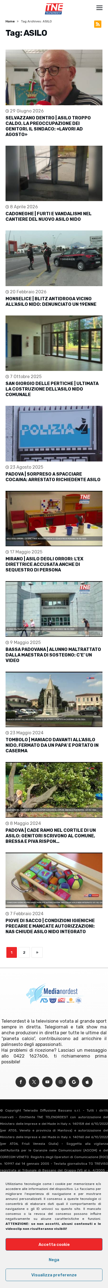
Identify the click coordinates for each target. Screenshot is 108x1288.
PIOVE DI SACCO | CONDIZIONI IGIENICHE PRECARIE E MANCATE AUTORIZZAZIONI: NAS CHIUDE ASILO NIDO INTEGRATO (50, 926)
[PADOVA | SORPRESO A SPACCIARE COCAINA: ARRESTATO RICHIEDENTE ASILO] (54, 433)
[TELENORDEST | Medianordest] (54, 3)
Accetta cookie (54, 1244)
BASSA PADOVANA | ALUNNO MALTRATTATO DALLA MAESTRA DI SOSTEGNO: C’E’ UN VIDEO (53, 655)
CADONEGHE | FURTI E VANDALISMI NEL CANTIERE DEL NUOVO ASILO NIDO (49, 216)
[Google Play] (74, 1082)
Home (10, 21)
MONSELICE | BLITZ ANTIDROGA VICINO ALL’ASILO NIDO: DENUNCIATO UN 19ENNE (51, 301)
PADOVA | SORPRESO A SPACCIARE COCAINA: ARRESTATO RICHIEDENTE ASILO (53, 476)
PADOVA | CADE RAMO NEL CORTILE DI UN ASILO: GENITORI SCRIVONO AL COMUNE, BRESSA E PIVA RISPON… (51, 836)
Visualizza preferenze (54, 1274)
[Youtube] (47, 1082)
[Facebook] (21, 1082)
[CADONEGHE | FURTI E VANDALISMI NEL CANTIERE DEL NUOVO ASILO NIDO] (54, 173)
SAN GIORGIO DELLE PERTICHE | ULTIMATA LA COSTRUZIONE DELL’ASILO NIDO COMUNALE (52, 389)
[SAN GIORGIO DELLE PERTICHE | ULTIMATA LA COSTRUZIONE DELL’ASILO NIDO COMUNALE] (54, 343)
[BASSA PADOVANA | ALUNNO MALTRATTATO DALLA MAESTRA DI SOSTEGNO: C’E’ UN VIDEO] (54, 609)
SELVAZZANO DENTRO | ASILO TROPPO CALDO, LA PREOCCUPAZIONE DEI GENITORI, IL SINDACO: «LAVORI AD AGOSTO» (48, 126)
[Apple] (87, 1082)
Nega (54, 1259)
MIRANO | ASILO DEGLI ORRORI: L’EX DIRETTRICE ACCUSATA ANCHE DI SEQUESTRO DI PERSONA (44, 564)
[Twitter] (34, 1082)
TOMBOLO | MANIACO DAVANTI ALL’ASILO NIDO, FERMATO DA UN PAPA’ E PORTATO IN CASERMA (52, 745)
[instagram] (60, 1082)
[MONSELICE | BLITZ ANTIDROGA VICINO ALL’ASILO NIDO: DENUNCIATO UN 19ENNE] (54, 258)
